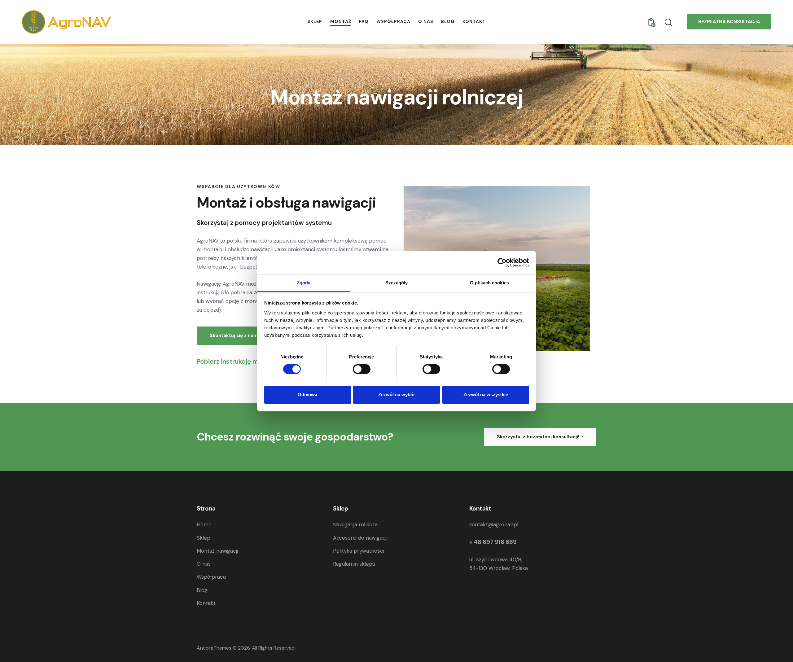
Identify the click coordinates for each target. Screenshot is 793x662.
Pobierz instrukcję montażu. (239, 361)
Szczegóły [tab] (396, 282)
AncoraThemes (214, 648)
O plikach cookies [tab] (489, 282)
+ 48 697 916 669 (493, 542)
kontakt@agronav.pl (493, 524)
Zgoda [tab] (304, 282)
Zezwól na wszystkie (485, 394)
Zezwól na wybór (396, 394)
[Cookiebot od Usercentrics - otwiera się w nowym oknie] (502, 262)
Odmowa (307, 394)
